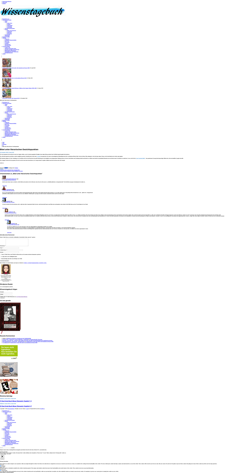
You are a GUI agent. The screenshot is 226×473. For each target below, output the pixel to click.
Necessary (3, 465)
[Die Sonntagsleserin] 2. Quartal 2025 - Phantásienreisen (13, 341)
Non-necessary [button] (3, 469)
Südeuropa (9, 32)
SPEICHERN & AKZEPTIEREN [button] (7, 472)
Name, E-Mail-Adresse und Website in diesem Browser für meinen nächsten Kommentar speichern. (21, 254)
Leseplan (38, 156)
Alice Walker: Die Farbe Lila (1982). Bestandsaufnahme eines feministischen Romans (35, 340)
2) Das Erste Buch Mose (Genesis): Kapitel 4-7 (16, 406)
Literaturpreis (7, 44)
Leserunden (7, 42)
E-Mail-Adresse (3, 250)
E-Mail (1, 294)
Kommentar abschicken (4, 260)
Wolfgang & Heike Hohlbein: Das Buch (11, 171)
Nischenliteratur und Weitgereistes (11, 51)
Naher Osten (9, 23)
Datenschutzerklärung (6, 1)
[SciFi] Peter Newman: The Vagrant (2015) (10, 98)
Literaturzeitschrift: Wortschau (36, 339)
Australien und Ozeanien (10, 28)
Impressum (4, 2)
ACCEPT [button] (9, 453)
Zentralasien (9, 27)
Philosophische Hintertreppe (10, 50)
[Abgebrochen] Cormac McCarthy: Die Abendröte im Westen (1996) (16, 67)
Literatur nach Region (6, 19)
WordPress (42, 408)
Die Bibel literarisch (9, 52)
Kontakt (4, 3)
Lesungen (7, 43)
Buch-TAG (7, 41)
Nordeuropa (9, 31)
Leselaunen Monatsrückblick (10, 40)
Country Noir (7, 47)
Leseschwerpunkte (6, 46)
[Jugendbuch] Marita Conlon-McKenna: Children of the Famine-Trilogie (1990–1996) (19, 88)
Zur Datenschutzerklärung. (21, 296)
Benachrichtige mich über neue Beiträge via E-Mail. (11, 258)
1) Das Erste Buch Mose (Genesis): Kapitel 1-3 (16, 401)
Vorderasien (9, 26)
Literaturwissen (8, 45)
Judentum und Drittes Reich (10, 48)
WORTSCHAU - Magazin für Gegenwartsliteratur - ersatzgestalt (15, 339)
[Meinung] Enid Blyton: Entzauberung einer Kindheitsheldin (19, 338)
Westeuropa (9, 33)
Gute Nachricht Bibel (140, 158)
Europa (6, 29)
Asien (6, 22)
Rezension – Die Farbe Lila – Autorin (9, 340)
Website (1, 252)
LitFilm (3, 53)
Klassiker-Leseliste (6, 36)
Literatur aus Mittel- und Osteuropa (12, 49)
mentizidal (8, 201)
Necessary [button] (2, 464)
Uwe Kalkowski (5, 342)
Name (1, 247)
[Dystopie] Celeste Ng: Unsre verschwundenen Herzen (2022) (14, 78)
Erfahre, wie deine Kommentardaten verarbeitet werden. (35, 262)
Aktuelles (4, 37)
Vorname (2, 291)
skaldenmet (10, 211)
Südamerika (7, 35)
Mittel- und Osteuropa (11, 30)
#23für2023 (7, 39)
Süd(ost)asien (9, 25)
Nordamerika (7, 34)
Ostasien (8, 24)
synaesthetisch (9, 189)
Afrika (6, 21)
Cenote (27, 408)
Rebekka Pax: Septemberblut (10, 170)
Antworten (4, 185)
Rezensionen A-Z (5, 18)
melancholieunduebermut (11, 178)
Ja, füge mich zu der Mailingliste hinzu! (9, 256)
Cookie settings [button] (3, 453)
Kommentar (3, 245)
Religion (6, 167)
